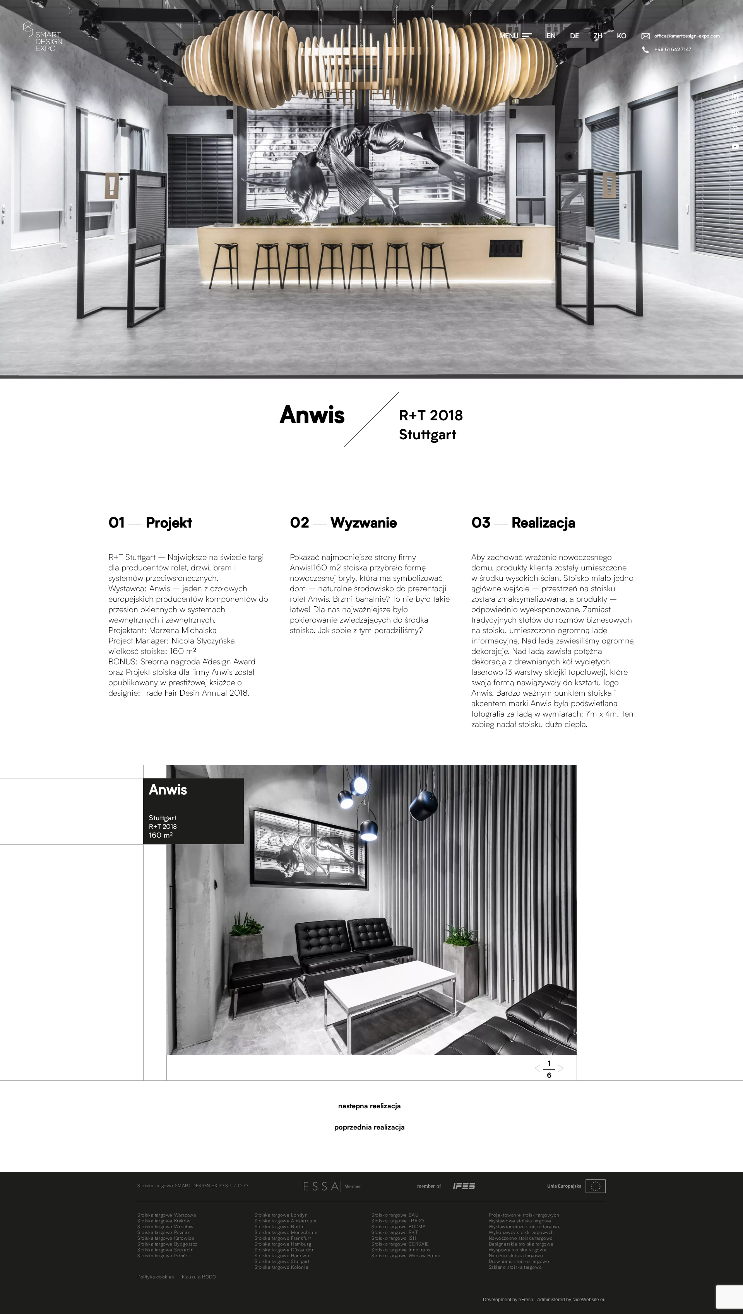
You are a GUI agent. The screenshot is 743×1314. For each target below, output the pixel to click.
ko (622, 36)
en (551, 36)
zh (598, 36)
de (574, 36)
